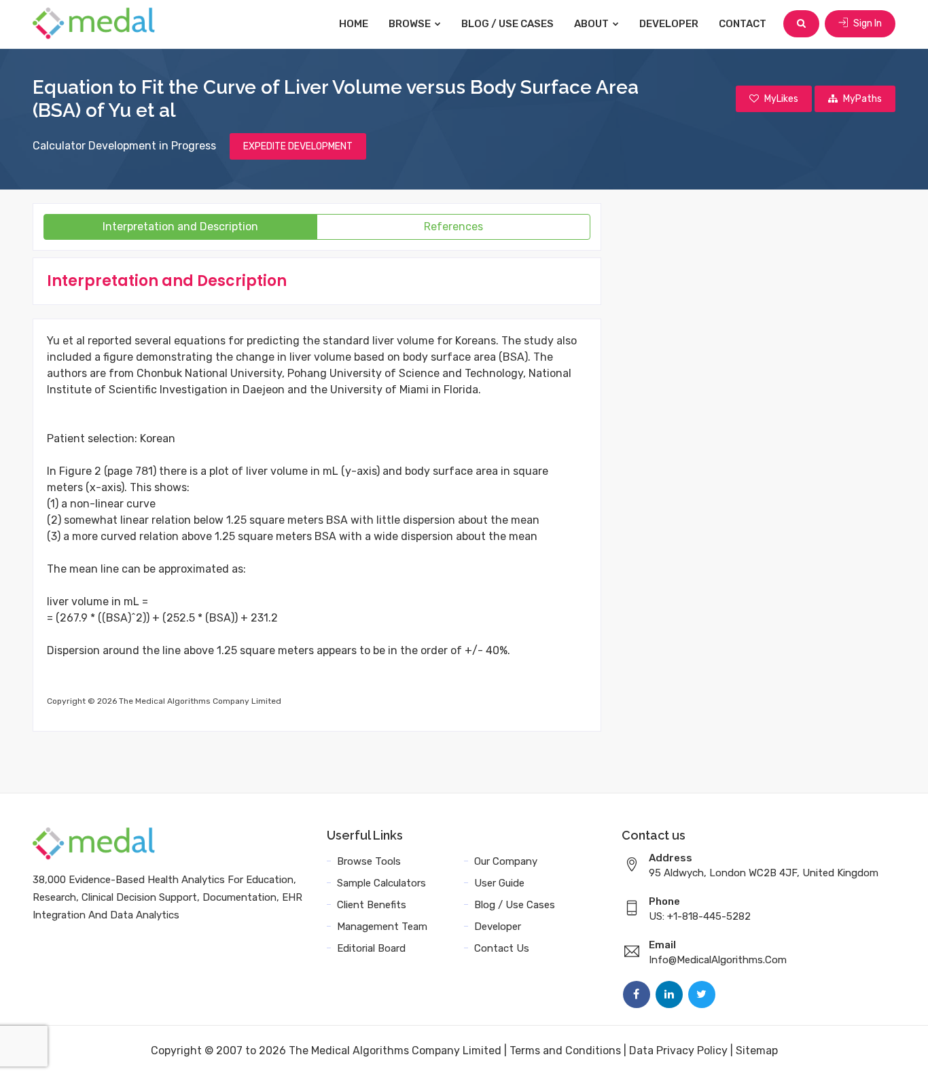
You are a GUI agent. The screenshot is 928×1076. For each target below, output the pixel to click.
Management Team (382, 926)
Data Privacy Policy (678, 1050)
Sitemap (757, 1050)
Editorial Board (371, 948)
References (453, 226)
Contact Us (501, 948)
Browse (411, 24)
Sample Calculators (381, 883)
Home (353, 24)
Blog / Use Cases (507, 24)
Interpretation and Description (180, 226)
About (592, 24)
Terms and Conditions (565, 1050)
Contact (742, 24)
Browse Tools (369, 861)
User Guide (499, 883)
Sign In (866, 23)
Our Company (505, 861)
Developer (668, 24)
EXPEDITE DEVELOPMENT (298, 146)
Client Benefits (371, 905)
